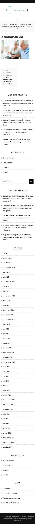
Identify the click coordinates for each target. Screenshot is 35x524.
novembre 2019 (8, 442)
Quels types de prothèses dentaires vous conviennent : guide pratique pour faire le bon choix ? (18, 103)
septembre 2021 (9, 362)
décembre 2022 (8, 310)
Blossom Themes (18, 519)
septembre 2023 (9, 296)
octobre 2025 (8, 263)
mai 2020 (6, 423)
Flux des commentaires (11, 498)
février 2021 (7, 395)
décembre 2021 (8, 353)
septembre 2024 (9, 282)
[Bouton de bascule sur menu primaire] (17, 19)
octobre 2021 (7, 357)
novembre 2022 (8, 315)
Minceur (6, 167)
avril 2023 (6, 301)
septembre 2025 (9, 268)
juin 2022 (6, 329)
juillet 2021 (6, 371)
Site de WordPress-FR (11, 503)
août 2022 (6, 324)
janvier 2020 (7, 433)
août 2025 (6, 272)
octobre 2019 (7, 447)
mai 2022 (6, 334)
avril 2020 (6, 428)
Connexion (7, 489)
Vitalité (5, 172)
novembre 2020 (8, 405)
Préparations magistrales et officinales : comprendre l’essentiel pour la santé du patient (17, 141)
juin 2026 (6, 253)
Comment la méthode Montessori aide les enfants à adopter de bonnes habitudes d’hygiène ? (18, 112)
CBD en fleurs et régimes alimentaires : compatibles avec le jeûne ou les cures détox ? (17, 122)
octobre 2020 (8, 409)
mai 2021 (6, 381)
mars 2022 (6, 343)
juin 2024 (6, 286)
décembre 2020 (9, 400)
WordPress (17, 521)
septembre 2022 (9, 319)
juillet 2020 (6, 414)
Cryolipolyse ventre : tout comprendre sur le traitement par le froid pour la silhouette (18, 132)
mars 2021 (6, 390)
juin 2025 (6, 277)
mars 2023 (6, 305)
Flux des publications (10, 493)
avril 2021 (6, 386)
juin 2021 (6, 376)
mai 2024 (6, 291)
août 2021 (6, 367)
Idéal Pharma (16, 517)
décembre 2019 (8, 438)
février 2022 (7, 348)
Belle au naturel (8, 158)
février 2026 (7, 258)
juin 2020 (6, 419)
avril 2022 (6, 338)
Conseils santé (13, 25)
